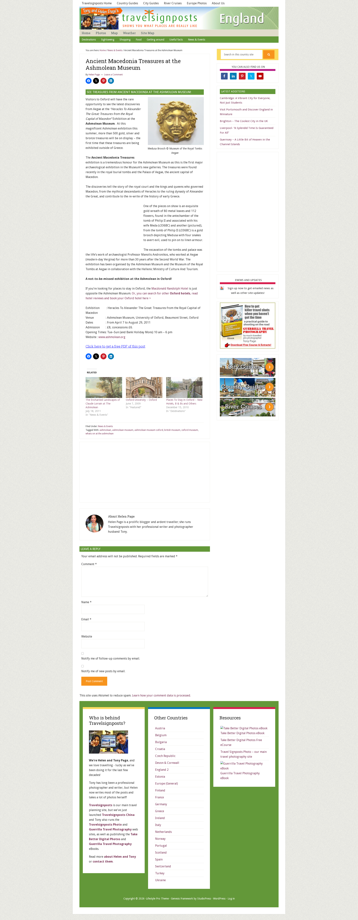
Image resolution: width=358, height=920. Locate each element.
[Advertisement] (114, 227)
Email (86, 619)
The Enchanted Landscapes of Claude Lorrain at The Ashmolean (103, 403)
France (159, 797)
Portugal (161, 845)
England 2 (162, 769)
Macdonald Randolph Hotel (169, 288)
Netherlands (163, 832)
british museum (172, 430)
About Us (218, 3)
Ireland (160, 818)
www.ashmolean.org (111, 337)
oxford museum (189, 430)
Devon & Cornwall (167, 763)
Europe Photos (197, 3)
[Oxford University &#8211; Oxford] (144, 387)
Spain (159, 859)
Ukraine (160, 880)
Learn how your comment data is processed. (161, 695)
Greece (159, 811)
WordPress (219, 898)
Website (86, 636)
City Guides (151, 3)
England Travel (179, 18)
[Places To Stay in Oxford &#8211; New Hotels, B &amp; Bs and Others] (184, 387)
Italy (158, 825)
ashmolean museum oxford (148, 430)
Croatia (160, 749)
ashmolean (105, 430)
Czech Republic (165, 756)
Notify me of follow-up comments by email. (110, 658)
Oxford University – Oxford (141, 399)
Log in (231, 898)
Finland (160, 790)
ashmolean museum (122, 430)
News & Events (105, 426)
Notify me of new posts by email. (103, 671)
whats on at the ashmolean (100, 433)
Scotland (161, 852)
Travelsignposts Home (97, 3)
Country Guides (127, 3)
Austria (160, 728)
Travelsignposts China (118, 815)
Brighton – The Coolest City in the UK (244, 121)
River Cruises (173, 3)
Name (86, 602)
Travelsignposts (100, 805)
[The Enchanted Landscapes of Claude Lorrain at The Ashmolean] (104, 387)
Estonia (160, 776)
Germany (161, 804)
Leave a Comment (113, 74)
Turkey (159, 873)
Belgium (161, 735)
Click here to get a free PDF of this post (115, 346)
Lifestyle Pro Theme (157, 898)
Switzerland (163, 866)
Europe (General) (166, 783)
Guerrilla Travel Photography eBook (240, 775)
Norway (160, 839)
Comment (89, 564)
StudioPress (204, 898)
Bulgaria (161, 742)
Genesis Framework (182, 898)
